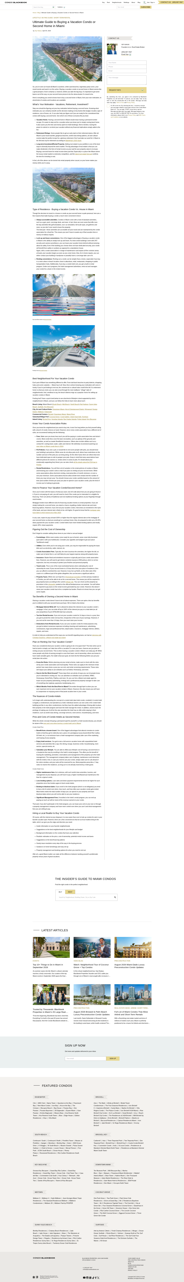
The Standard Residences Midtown (54, 1201)
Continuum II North (53, 1140)
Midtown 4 (45, 1198)
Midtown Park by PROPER (63, 1203)
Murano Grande (65, 1145)
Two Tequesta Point (130, 1140)
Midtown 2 (36, 1198)
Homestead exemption (73, 577)
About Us (131, 1261)
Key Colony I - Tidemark (66, 1175)
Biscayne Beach (45, 1108)
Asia (103, 1140)
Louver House (58, 1148)
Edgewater (48, 412)
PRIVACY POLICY (132, 1270)
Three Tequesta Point (114, 1140)
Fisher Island (81, 419)
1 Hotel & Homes (45, 1148)
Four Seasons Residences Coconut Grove (116, 1205)
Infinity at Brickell (112, 1103)
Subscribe (145, 7)
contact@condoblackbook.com (91, 1269)
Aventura (85, 417)
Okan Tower (108, 1175)
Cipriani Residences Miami (126, 1120)
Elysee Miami (70, 1110)
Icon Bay (54, 1105)
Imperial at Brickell (102, 1108)
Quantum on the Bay (64, 1103)
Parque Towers (65, 1236)
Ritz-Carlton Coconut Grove (109, 1210)
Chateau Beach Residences (58, 1231)
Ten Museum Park (100, 1170)
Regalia (46, 1238)
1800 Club (41, 1103)
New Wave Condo (43, 1105)
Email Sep (125, 54)
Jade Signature (54, 1233)
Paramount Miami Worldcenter (121, 1173)
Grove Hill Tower (107, 1208)
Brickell (50, 414)
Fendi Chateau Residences (120, 1231)
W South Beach (52, 1145)
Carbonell (97, 1140)
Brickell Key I (110, 1143)
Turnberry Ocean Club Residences (64, 1243)
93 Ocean (103, 1241)
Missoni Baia (58, 1113)
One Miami (107, 1183)
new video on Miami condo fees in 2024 (49, 446)
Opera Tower (51, 1103)
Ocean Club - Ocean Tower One (48, 1178)
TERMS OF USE (132, 1267)
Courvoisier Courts (104, 1145)
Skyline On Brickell (127, 1108)
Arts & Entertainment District (74, 409)
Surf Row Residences (116, 1236)
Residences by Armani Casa (61, 1238)
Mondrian (51, 1143)
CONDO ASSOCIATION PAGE (135, 1265)
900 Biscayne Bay (114, 1170)
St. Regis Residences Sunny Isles (62, 1241)
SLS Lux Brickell (114, 1113)
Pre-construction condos (136, 1260)
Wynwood (88, 409)
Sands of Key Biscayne (45, 1180)
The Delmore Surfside (124, 1238)
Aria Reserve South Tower (47, 1115)
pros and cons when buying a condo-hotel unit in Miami (62, 723)
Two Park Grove (112, 1198)
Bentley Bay (60, 1143)
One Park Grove (99, 1198)
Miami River (71, 414)
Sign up (113, 1058)
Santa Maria (114, 1108)
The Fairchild (128, 1203)
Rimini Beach (110, 1233)
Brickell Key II (121, 1143)
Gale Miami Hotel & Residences (114, 1180)
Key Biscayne (49, 407)
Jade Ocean (43, 1233)
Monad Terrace (70, 1148)
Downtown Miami (58, 409)
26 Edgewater (58, 1110)
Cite (34, 1103)
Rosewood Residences (47, 1153)
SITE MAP (130, 1268)
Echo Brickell (112, 1118)
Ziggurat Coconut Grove (126, 1213)
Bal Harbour (84, 404)
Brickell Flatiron (124, 1118)
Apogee (43, 1143)
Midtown (41, 412)
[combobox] (86, 897)
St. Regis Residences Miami (121, 1123)
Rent (108, 2)
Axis (95, 1103)
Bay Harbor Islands (70, 419)
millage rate (70, 582)
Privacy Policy (131, 102)
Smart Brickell (126, 1113)
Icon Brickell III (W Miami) (129, 1110)
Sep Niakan (38, 30)
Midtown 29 (48, 1203)
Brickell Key (47, 419)
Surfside (40, 407)
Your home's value (134, 1258)
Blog (139, 2)
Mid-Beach (66, 404)
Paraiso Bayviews (46, 1110)
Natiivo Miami (119, 1175)
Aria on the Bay (65, 1105)
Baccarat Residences (108, 1120)
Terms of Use (120, 102)
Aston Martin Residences (109, 1178)
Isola (114, 1145)
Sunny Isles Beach (43, 1225)
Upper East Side (75, 417)
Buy (103, 2)
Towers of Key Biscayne (63, 1180)
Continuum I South (39, 1140)
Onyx (44, 1118)
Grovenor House (121, 1208)
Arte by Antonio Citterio (102, 1231)
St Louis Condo (123, 1145)
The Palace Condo (112, 1110)
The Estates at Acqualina (50, 1236)
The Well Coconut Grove (108, 1213)
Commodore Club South (48, 1175)
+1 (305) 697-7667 (87, 1267)
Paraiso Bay (67, 1108)
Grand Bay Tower (48, 1173)
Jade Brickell (105, 1123)
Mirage (134, 1231)
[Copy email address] (130, 55)
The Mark (101, 1103)
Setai (68, 1143)
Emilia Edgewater (45, 1113)
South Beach (57, 404)
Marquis (106, 1173)
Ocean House (57, 1150)
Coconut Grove (54, 417)
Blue (60, 1115)
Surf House (102, 1236)
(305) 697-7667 (126, 52)
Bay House (57, 1108)
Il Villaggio (41, 1145)
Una (135, 1113)
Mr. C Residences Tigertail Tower (111, 1203)
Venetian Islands (57, 419)
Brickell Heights (47, 319)
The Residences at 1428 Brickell (119, 1115)
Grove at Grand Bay (110, 1201)
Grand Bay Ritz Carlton (57, 1170)
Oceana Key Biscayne (40, 1170)
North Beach (74, 404)
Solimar (119, 1233)
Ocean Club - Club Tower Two (67, 1173)
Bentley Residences (40, 1231)
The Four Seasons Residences (115, 1105)
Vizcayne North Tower (120, 1183)
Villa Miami (51, 1118)
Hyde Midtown (55, 1198)
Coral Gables (64, 417)
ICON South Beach (44, 1150)
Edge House (68, 1115)
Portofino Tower (67, 1140)
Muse (63, 1233)
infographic (52, 584)
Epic (100, 1173)
